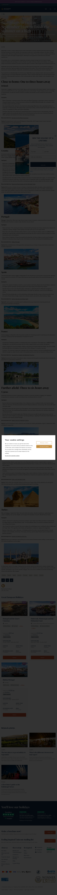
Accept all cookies (44, 446)
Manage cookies (44, 443)
